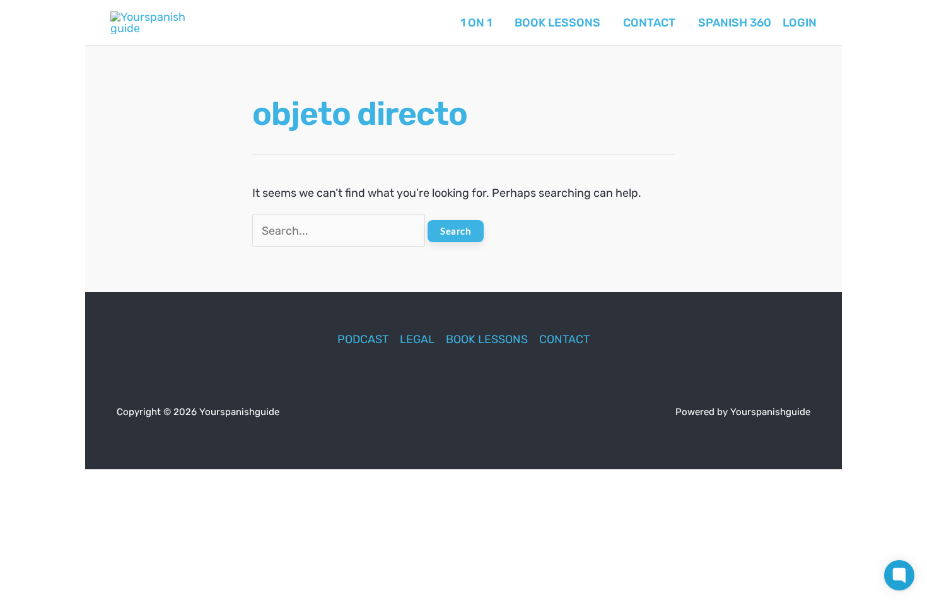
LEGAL (417, 339)
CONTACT (564, 339)
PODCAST (362, 339)
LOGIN (800, 23)
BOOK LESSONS (487, 339)
